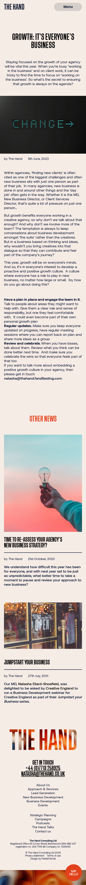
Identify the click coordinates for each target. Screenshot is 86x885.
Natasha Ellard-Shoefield (38, 684)
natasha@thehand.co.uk (43, 774)
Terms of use (54, 855)
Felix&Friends (49, 858)
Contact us (43, 831)
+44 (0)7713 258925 (43, 768)
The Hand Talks (43, 827)
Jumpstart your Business (27, 662)
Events (43, 805)
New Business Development (43, 797)
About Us (43, 785)
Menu (68, 7)
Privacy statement (34, 855)
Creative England (60, 688)
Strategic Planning (43, 815)
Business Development (43, 801)
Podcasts (43, 823)
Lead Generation (43, 793)
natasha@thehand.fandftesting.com (33, 378)
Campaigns (43, 819)
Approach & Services (43, 789)
